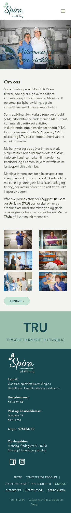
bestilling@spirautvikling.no (42, 388)
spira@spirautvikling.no (36, 384)
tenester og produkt (41, 477)
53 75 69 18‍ (15, 402)
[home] (13, 10)
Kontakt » (17, 301)
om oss (60, 484)
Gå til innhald (35, 1)
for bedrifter (41, 484)
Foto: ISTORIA (16, 500)
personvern (56, 490)
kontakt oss (34, 490)
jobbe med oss (16, 484)
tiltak (18, 477)
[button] (63, 11)
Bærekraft (13, 490)
